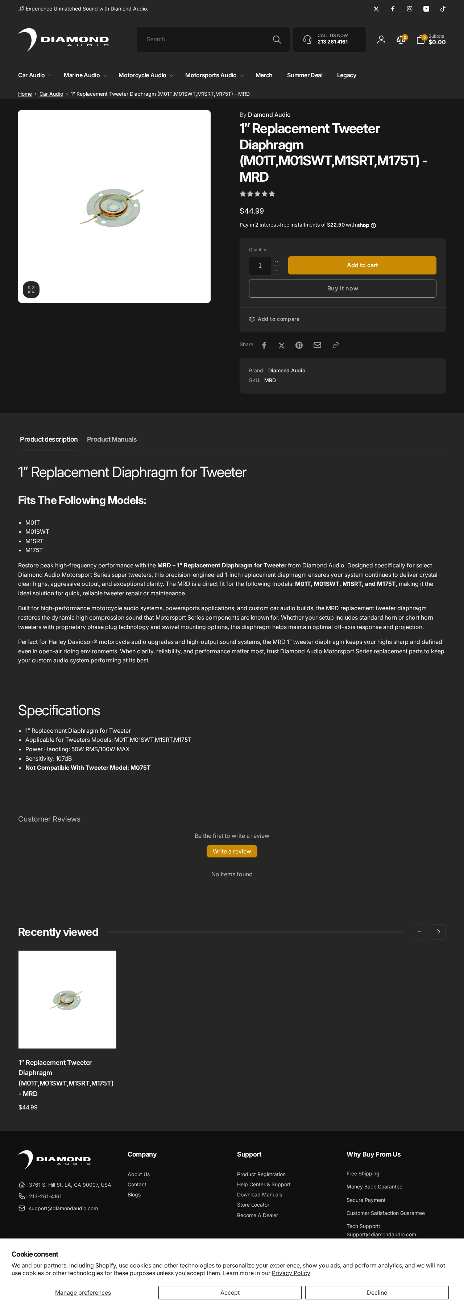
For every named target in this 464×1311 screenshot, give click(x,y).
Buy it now (343, 288)
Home (25, 94)
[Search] (277, 39)
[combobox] (213, 39)
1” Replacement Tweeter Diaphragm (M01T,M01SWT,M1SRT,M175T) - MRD (66, 1078)
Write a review (232, 851)
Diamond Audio (265, 114)
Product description (49, 439)
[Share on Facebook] (264, 345)
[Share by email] (317, 345)
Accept (230, 1292)
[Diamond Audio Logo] (54, 1166)
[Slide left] (419, 931)
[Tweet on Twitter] (281, 345)
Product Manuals (112, 439)
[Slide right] (438, 931)
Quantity (257, 249)
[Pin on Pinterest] (299, 345)
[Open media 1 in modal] (114, 206)
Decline (377, 1292)
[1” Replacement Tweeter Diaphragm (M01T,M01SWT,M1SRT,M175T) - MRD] (68, 1035)
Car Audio (51, 94)
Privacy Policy (291, 1273)
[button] (34, 75)
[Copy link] (335, 345)
